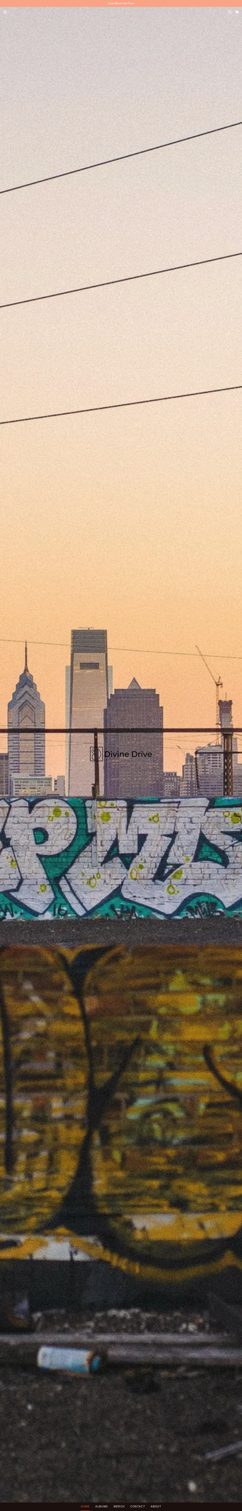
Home (85, 1506)
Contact (137, 1506)
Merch (119, 1506)
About (156, 1506)
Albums (101, 1506)
